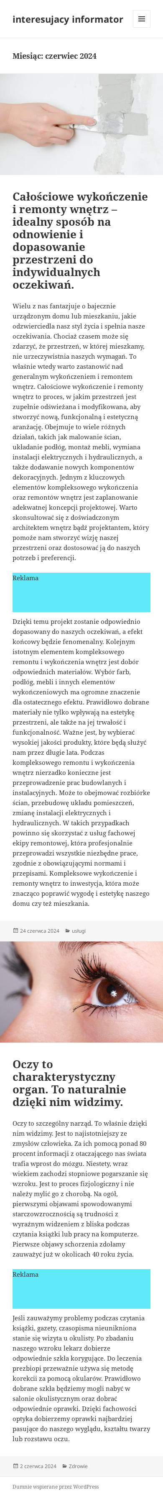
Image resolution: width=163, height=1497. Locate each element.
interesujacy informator (68, 19)
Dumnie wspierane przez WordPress (56, 1486)
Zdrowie (78, 1466)
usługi (79, 930)
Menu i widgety (141, 27)
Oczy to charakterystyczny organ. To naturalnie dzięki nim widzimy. (69, 1082)
